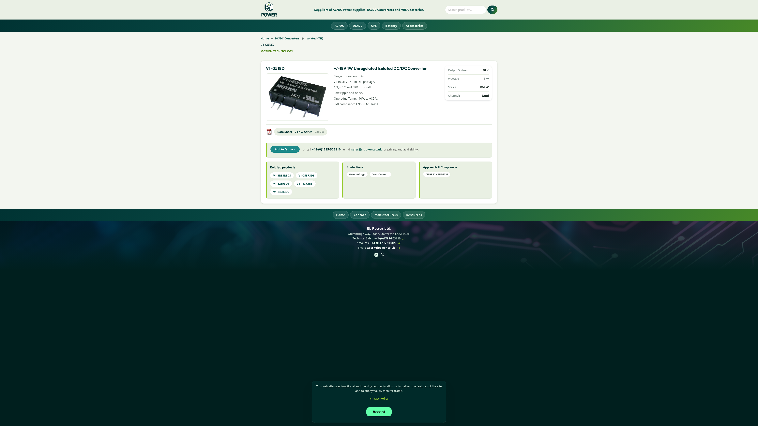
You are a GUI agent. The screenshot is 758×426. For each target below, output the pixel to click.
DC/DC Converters (287, 38)
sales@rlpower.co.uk (366, 149)
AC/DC (339, 26)
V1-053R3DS (306, 175)
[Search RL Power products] (492, 10)
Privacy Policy (379, 398)
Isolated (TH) (314, 38)
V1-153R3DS (305, 183)
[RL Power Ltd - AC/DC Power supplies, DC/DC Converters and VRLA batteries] (269, 9)
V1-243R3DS (281, 192)
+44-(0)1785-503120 (383, 243)
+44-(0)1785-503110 (387, 238)
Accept (379, 411)
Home (265, 38)
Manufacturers (386, 215)
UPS (374, 26)
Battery (391, 26)
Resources (414, 215)
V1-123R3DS (281, 183)
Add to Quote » (285, 149)
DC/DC (358, 26)
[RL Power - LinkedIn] (376, 255)
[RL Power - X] (383, 255)
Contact (360, 215)
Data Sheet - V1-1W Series (294, 132)
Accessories (414, 26)
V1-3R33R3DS (282, 175)
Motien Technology (277, 51)
